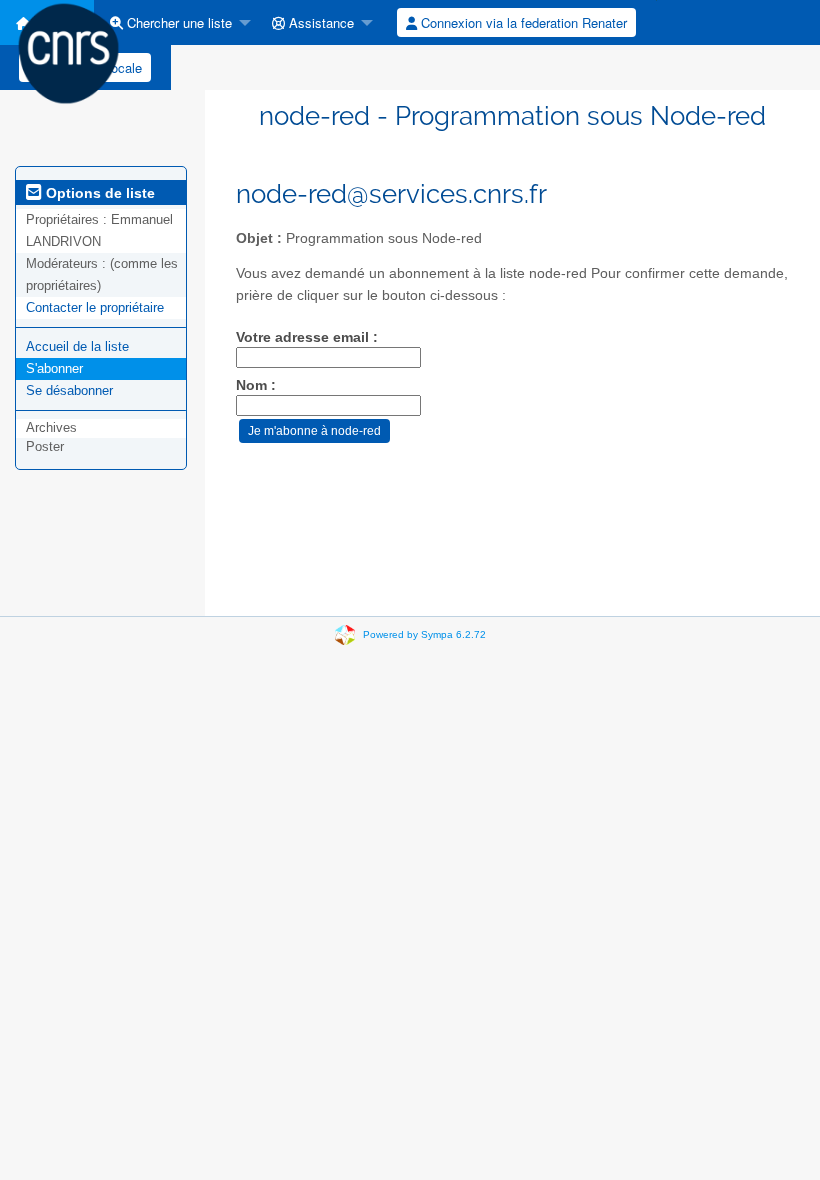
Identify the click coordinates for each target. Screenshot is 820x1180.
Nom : (256, 385)
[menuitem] (175, 22)
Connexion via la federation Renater (522, 22)
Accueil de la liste (77, 346)
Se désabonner (69, 390)
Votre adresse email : (307, 337)
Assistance (319, 22)
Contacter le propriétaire (95, 307)
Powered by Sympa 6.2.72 (424, 634)
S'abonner (54, 368)
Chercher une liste (177, 22)
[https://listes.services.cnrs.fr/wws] (68, 52)
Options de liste (98, 193)
